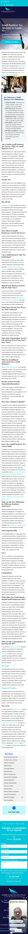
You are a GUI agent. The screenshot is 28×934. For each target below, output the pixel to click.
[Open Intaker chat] (11, 933)
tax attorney (22, 66)
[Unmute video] (18, 913)
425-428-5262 (14, 812)
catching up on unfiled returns (17, 525)
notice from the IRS (15, 647)
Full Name (3, 843)
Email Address (5, 854)
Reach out (17, 743)
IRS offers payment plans (11, 367)
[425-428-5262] (14, 808)
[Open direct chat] (24, 898)
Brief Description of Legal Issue (9, 860)
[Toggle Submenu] (22, 797)
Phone (5, 900)
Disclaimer (10, 881)
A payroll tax (5, 205)
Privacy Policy (17, 881)
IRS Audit (5, 665)
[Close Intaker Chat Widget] (26, 898)
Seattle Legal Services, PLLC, (9, 723)
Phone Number (5, 849)
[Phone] (3, 901)
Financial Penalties (9, 688)
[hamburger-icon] (6, 16)
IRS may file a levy (17, 709)
